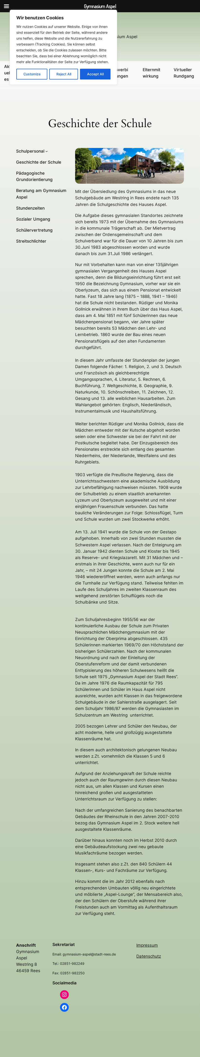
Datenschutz (148, 956)
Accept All (95, 74)
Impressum (147, 945)
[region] (63, 47)
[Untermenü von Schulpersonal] (46, 151)
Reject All (63, 74)
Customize (31, 74)
